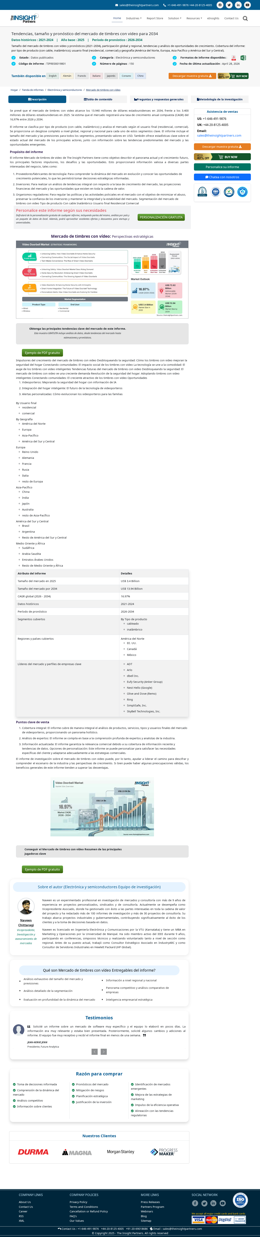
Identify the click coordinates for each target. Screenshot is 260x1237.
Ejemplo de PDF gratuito (42, 353)
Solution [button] (173, 18)
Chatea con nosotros (223, 177)
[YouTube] (247, 5)
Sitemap (146, 1221)
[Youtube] (223, 1206)
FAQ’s (73, 1216)
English (53, 75)
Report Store (155, 18)
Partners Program (152, 1207)
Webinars (147, 1211)
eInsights (213, 18)
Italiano (96, 75)
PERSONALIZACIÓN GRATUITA (161, 217)
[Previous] (85, 1052)
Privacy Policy (78, 1202)
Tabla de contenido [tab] (99, 99)
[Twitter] (229, 5)
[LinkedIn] (238, 5)
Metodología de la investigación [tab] (220, 99)
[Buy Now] (233, 76)
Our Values (77, 1221)
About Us (25, 1202)
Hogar (14, 90)
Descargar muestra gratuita (190, 76)
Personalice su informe (222, 167)
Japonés (111, 75)
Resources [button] (193, 18)
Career (23, 1211)
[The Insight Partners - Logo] (25, 18)
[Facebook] (220, 5)
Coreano (126, 75)
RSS (21, 1216)
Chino (140, 75)
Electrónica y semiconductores (65, 90)
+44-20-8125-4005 (200, 5)
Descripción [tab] (38, 99)
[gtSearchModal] (245, 19)
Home (117, 18)
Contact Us (231, 18)
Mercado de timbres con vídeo (103, 90)
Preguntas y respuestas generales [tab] (160, 99)
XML (21, 1221)
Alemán (67, 75)
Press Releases (150, 1202)
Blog (144, 1216)
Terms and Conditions (84, 1207)
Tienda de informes (33, 90)
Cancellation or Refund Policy (89, 1211)
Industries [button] (132, 18)
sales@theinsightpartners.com (139, 5)
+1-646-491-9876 (178, 5)
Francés (82, 75)
